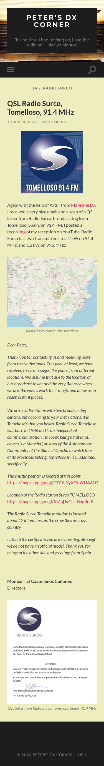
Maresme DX (83, 205)
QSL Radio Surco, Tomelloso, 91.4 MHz (40, 108)
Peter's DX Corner (52, 21)
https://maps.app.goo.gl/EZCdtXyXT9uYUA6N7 (52, 482)
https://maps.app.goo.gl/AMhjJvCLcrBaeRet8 (50, 501)
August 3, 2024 (21, 122)
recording (16, 231)
